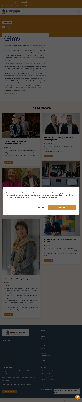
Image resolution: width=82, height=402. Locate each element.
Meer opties (40, 207)
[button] (77, 397)
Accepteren (62, 208)
